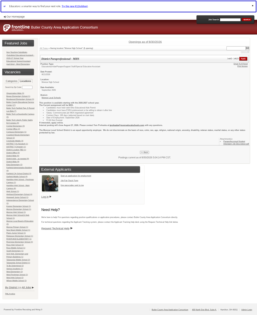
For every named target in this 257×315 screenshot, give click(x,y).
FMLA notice (10, 294)
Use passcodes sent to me (72, 185)
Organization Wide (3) (15, 93)
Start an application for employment (76, 176)
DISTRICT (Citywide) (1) (16, 147)
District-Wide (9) (12, 162)
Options (244, 52)
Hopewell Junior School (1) (17, 197)
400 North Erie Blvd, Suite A (204, 310)
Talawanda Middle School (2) (18, 260)
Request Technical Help (55, 228)
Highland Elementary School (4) (19, 194)
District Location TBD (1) (16, 150)
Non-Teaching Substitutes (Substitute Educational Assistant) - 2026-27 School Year (20, 55)
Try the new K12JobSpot (75, 6)
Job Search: (213, 19)
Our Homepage (15, 16)
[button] (253, 6)
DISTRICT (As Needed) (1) (17, 144)
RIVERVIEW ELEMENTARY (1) (19, 239)
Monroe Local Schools (51, 98)
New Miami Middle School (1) (18, 230)
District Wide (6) (12, 156)
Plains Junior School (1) (16, 233)
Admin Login (246, 310)
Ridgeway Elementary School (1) (19, 236)
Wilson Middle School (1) (16, 281)
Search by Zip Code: (13, 87)
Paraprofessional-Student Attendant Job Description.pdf (236, 142)
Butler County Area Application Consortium (170, 310)
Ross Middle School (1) (15, 248)
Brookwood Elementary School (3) (20, 99)
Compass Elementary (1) (16, 132)
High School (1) (12, 191)
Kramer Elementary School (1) (18, 206)
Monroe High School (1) (16, 212)
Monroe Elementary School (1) (18, 209)
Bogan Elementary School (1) (18, 96)
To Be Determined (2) (15, 266)
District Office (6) (13, 153)
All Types (44, 48)
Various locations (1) (14, 269)
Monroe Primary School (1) (17, 227)
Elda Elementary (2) (14, 165)
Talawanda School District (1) (18, 263)
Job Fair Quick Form (69, 180)
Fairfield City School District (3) (18, 174)
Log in (45, 196)
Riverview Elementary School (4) (19, 242)
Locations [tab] (25, 81)
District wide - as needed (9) (17, 159)
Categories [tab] (11, 81)
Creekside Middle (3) (14, 141)
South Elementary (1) (14, 251)
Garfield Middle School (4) (17, 177)
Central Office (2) (13, 129)
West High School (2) (14, 278)
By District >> (13, 287)
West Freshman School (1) (17, 275)
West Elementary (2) (14, 272)
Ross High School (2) (15, 245)
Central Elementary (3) (15, 126)
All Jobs (26, 287)
